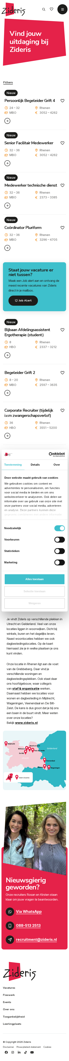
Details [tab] (35, 464)
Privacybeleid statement (29, 1047)
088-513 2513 (28, 925)
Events (7, 1002)
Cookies (47, 1047)
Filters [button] (8, 82)
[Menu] (62, 9)
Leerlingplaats (12, 1024)
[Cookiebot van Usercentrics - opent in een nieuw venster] (49, 454)
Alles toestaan (34, 579)
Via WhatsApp (29, 911)
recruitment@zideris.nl (36, 939)
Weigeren (35, 603)
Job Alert (25, 301)
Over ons (8, 1009)
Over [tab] (57, 464)
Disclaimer (8, 1047)
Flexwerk (9, 995)
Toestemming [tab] (13, 464)
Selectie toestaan (34, 591)
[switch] (59, 540)
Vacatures (9, 988)
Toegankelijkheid (14, 1016)
